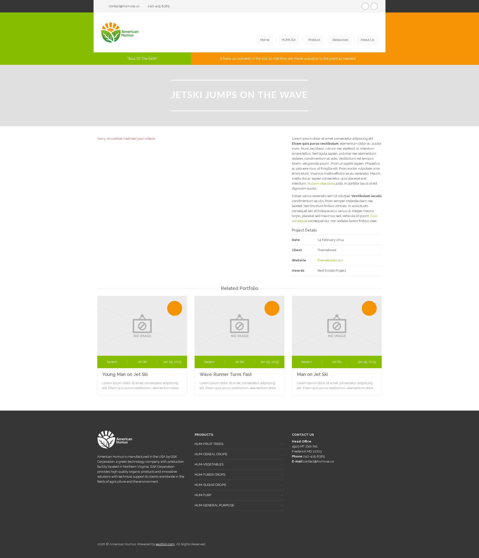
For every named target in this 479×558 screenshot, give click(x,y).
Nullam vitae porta (321, 183)
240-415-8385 (159, 6)
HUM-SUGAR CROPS (210, 485)
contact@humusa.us (124, 6)
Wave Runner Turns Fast (226, 374)
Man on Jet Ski (312, 374)
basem (112, 362)
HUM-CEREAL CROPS (211, 454)
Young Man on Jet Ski (125, 374)
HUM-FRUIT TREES (209, 444)
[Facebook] (365, 6)
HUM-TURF (203, 495)
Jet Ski (142, 362)
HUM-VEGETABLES (209, 464)
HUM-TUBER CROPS (210, 474)
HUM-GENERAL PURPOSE (214, 505)
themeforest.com (330, 260)
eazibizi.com (165, 544)
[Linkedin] (374, 6)
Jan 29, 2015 (172, 362)
